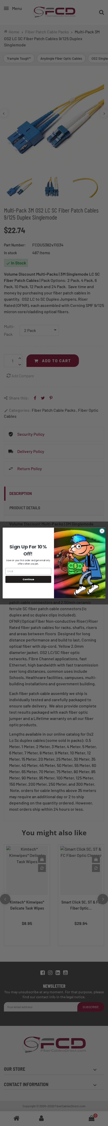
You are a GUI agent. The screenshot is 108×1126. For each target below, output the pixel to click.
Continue (28, 579)
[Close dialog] (102, 531)
